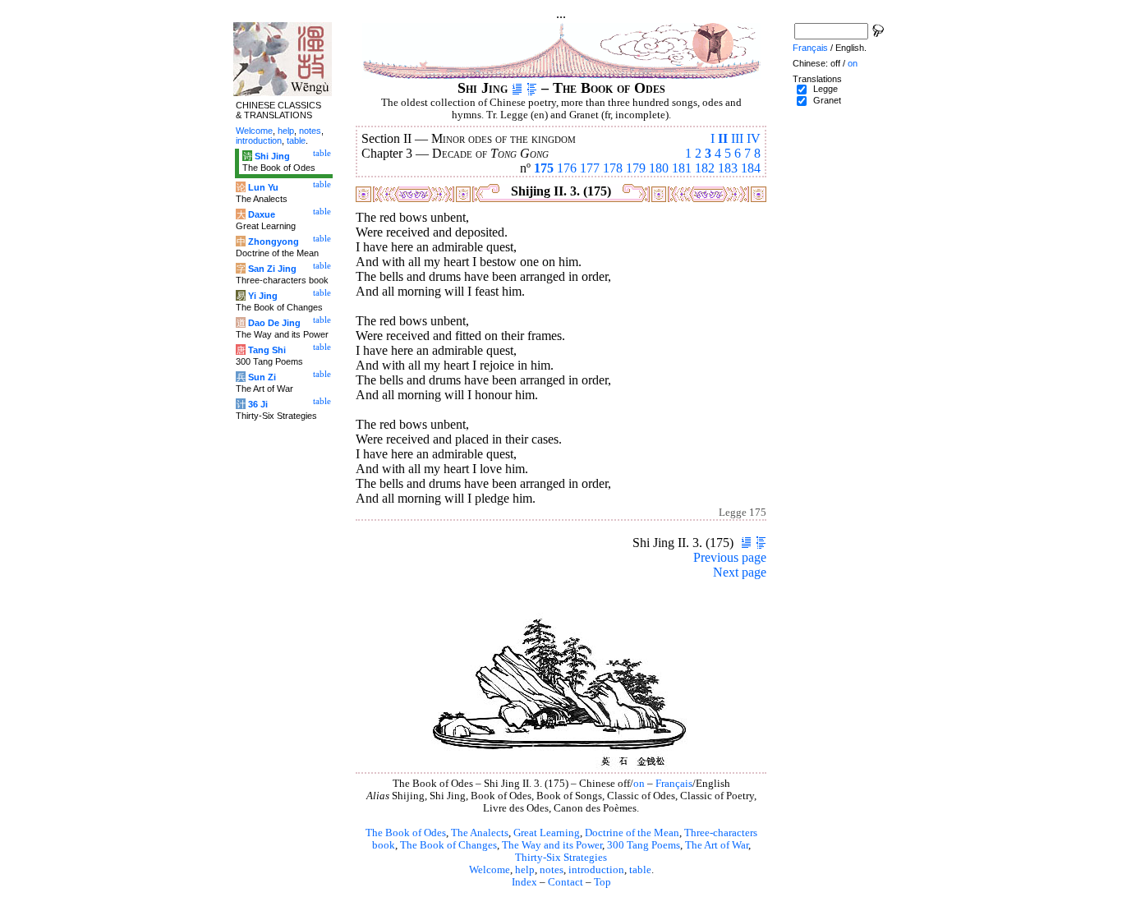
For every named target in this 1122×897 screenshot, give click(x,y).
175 (544, 168)
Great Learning (546, 833)
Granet (827, 100)
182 (705, 168)
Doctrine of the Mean (632, 833)
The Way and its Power (552, 845)
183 (728, 168)
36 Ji (258, 404)
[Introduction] (517, 88)
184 (751, 168)
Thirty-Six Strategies (561, 857)
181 (682, 168)
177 (590, 168)
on (639, 783)
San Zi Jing (272, 269)
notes (551, 870)
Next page (739, 572)
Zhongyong (273, 241)
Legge (825, 89)
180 (659, 168)
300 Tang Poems (643, 845)
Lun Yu (263, 187)
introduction (596, 870)
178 (613, 168)
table (640, 870)
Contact (565, 882)
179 (636, 168)
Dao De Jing (274, 323)
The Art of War (716, 845)
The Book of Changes (448, 845)
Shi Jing (272, 156)
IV (754, 138)
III (737, 138)
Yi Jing (263, 296)
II (723, 138)
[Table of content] (532, 88)
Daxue (261, 214)
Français (673, 783)
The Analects (479, 833)
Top (602, 882)
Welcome (489, 870)
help (525, 870)
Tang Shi (267, 350)
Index (524, 882)
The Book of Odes (406, 833)
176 (567, 168)
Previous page (729, 557)
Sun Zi (262, 377)
